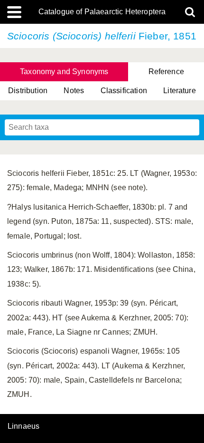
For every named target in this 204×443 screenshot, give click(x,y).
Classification (124, 91)
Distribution (27, 91)
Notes (74, 91)
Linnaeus (23, 426)
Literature (179, 91)
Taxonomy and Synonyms (64, 71)
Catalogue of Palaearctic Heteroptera (102, 12)
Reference (166, 71)
